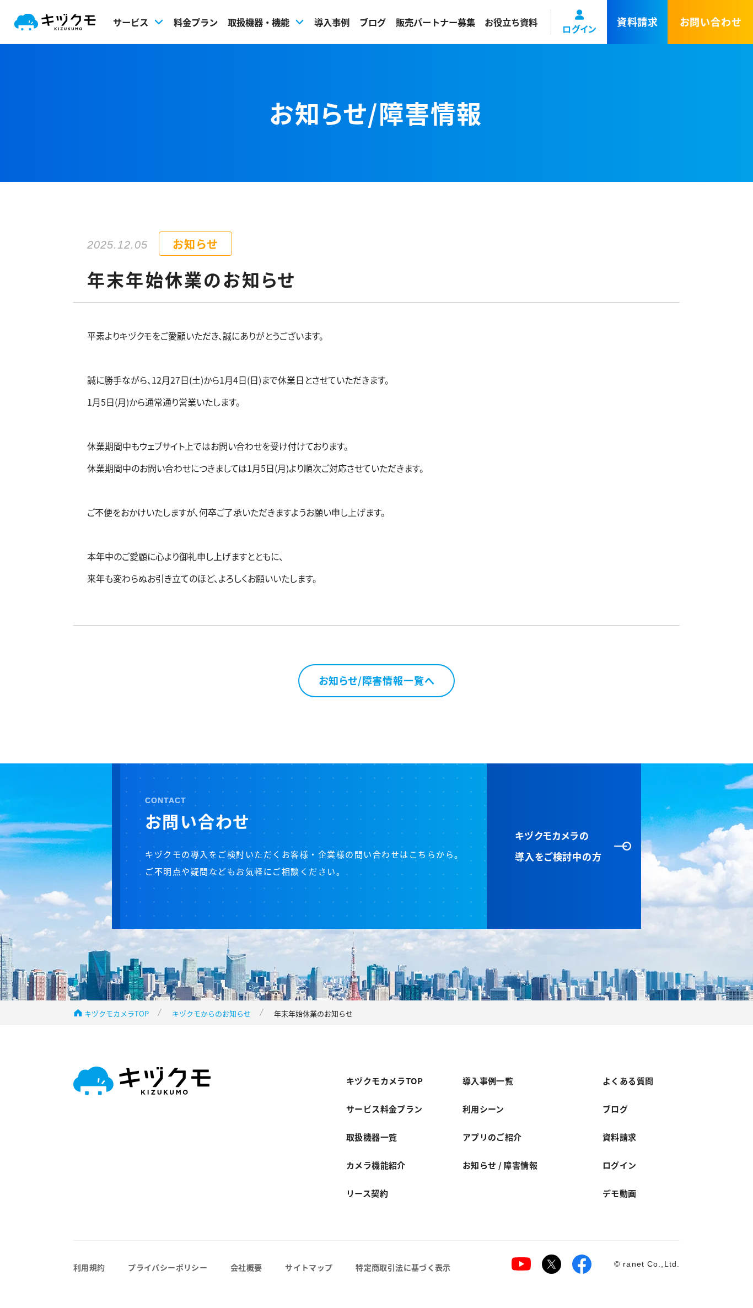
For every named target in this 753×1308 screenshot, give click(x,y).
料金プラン (196, 22)
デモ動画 (620, 1193)
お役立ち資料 (511, 22)
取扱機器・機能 (258, 22)
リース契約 (367, 1193)
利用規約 (89, 1267)
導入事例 (331, 22)
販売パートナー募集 (435, 22)
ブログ (372, 22)
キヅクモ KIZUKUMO (55, 22)
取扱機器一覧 (371, 1137)
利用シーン (483, 1109)
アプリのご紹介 (492, 1137)
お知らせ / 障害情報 (499, 1165)
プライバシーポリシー (167, 1267)
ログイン (620, 1165)
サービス (130, 22)
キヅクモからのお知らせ (211, 1013)
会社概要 (246, 1267)
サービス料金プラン (384, 1109)
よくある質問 (628, 1080)
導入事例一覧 (487, 1080)
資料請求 (620, 1137)
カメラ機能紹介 (376, 1165)
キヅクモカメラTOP (116, 1013)
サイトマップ (308, 1267)
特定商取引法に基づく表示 (403, 1267)
